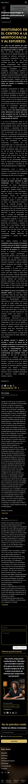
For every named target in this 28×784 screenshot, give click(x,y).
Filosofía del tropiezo (8, 761)
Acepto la (12, 736)
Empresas (4, 755)
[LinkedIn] (8, 772)
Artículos (4, 758)
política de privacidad (15, 736)
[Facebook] (5, 772)
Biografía (4, 753)
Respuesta (5, 513)
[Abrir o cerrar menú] (26, 2)
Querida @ (4, 763)
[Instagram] (2, 772)
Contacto (4, 768)
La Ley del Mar (6, 766)
